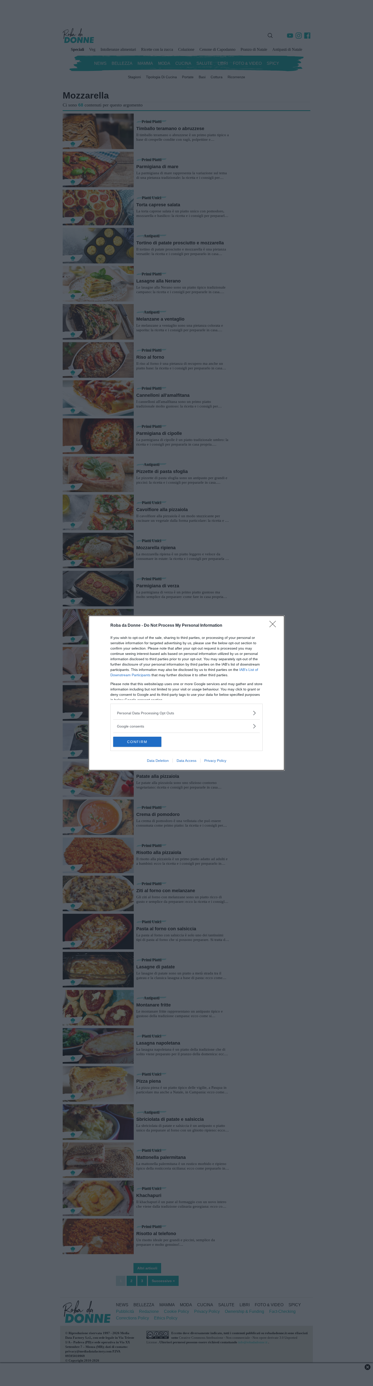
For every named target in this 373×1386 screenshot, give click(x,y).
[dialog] (186, 693)
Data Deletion (158, 761)
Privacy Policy (215, 761)
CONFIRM (137, 742)
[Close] (274, 626)
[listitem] (186, 713)
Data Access (186, 761)
